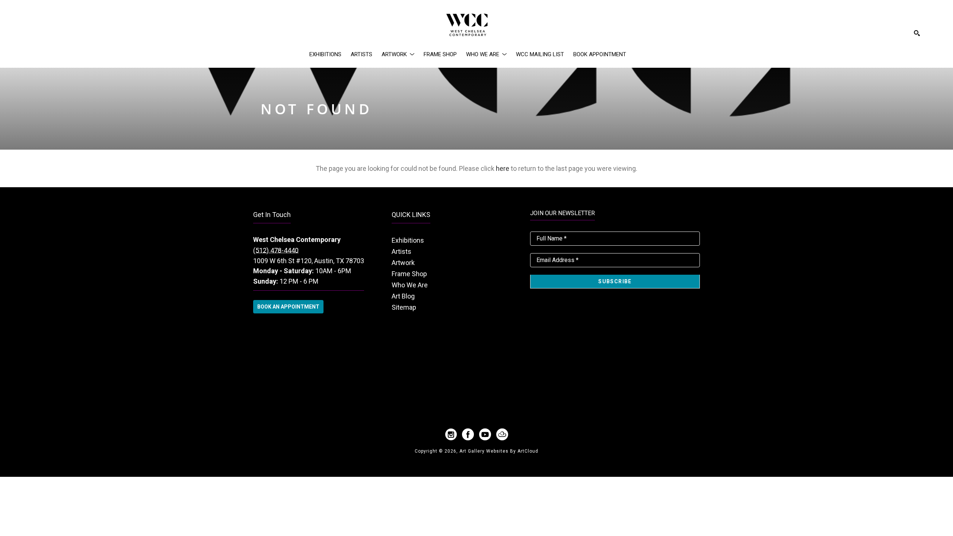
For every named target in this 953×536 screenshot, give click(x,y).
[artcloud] (502, 434)
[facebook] (468, 434)
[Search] (917, 33)
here (502, 168)
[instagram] (451, 434)
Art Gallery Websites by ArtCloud (498, 451)
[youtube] (485, 434)
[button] (398, 54)
